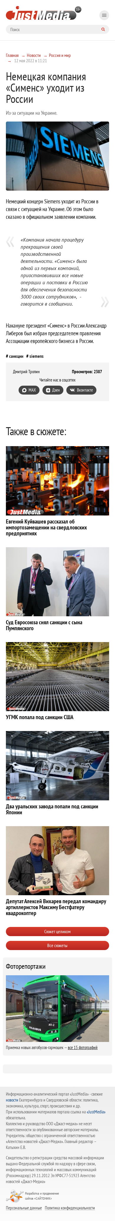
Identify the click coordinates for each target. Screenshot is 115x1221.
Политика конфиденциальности (70, 1207)
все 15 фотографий (83, 1047)
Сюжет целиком (57, 931)
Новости (34, 55)
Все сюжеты (57, 945)
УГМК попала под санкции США (39, 717)
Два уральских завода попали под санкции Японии (52, 809)
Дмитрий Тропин (26, 372)
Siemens (36, 356)
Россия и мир (60, 55)
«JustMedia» (96, 1112)
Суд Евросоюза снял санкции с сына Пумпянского (44, 625)
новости (12, 1100)
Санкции (16, 356)
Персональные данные (24, 1207)
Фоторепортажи (26, 966)
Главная (12, 55)
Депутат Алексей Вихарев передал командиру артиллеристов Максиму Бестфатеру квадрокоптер (56, 907)
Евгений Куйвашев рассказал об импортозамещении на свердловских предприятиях (46, 527)
